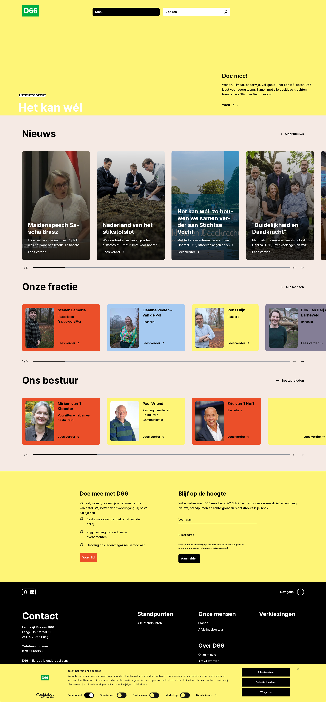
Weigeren (265, 692)
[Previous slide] (295, 268)
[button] (128, 12)
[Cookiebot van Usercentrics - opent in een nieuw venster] (45, 695)
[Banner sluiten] (297, 669)
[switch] (121, 695)
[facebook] (25, 592)
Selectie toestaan (266, 682)
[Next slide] (301, 268)
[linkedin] (32, 592)
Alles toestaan (266, 672)
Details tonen (204, 695)
